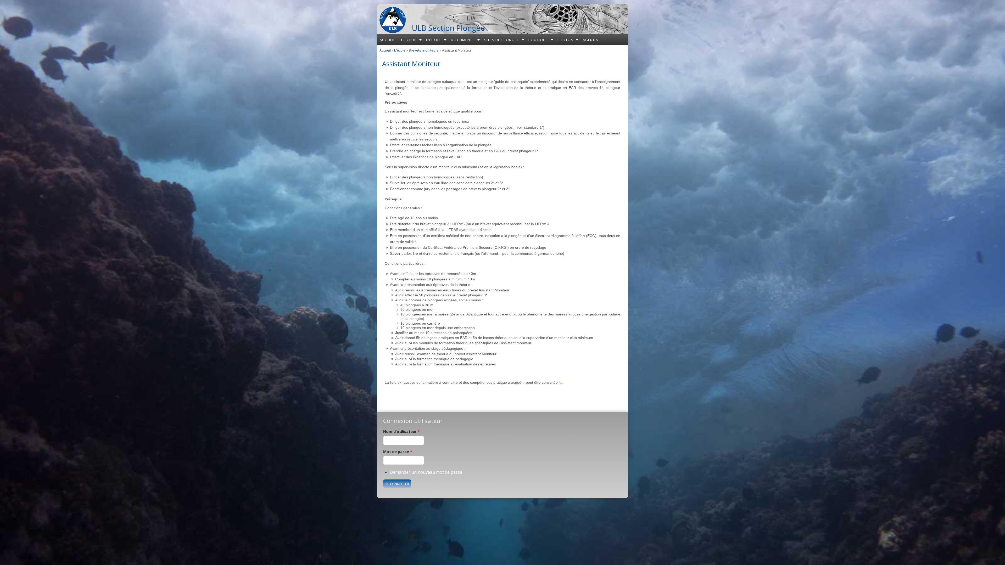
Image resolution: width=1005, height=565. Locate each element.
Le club (408, 39)
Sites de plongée (501, 39)
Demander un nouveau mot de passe (426, 472)
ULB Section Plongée (448, 28)
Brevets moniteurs (424, 50)
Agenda (590, 39)
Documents (463, 39)
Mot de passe (397, 451)
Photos (565, 39)
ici (560, 382)
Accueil (387, 39)
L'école (434, 39)
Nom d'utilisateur (401, 431)
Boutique (538, 39)
